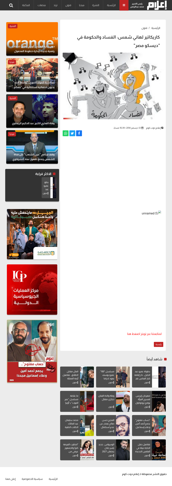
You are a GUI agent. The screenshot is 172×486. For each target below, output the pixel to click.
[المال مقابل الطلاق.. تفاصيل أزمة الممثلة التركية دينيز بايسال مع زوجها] (87, 377)
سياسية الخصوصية (32, 478)
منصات (42, 5)
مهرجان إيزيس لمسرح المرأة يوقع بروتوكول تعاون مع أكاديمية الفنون (142, 402)
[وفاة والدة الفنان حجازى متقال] (123, 401)
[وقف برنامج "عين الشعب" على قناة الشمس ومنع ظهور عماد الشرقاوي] (32, 147)
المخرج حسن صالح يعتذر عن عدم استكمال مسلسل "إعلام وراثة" (106, 427)
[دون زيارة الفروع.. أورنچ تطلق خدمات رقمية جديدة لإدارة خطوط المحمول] (32, 39)
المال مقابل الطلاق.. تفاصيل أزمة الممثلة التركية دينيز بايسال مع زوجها (69, 378)
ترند (55, 5)
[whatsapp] (66, 133)
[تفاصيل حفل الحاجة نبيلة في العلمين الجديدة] (159, 449)
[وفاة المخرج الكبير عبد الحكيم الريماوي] (32, 111)
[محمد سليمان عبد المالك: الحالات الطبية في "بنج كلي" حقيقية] (87, 425)
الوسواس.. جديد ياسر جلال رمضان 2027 (106, 448)
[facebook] (79, 133)
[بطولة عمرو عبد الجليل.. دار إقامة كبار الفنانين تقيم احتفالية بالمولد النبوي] (159, 377)
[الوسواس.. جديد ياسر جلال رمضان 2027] (123, 449)
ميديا (81, 5)
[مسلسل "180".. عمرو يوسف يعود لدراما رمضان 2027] (123, 377)
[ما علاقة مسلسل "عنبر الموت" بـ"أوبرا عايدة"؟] (87, 401)
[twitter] (72, 133)
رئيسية (159, 344)
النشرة (95, 5)
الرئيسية (111, 5)
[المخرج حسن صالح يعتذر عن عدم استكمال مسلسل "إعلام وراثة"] (123, 425)
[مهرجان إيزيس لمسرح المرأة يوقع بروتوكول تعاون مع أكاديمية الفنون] (159, 401)
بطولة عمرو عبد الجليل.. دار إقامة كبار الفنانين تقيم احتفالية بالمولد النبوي (142, 378)
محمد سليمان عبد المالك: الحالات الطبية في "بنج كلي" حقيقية (71, 427)
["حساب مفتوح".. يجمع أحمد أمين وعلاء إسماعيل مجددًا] (159, 425)
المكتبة (26, 5)
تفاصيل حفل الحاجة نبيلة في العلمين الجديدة (142, 448)
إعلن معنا (10, 478)
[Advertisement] (113, 174)
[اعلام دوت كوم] (156, 5)
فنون (68, 5)
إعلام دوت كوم (153, 127)
